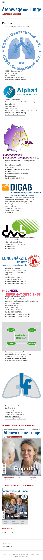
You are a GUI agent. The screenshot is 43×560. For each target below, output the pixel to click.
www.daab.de (10, 246)
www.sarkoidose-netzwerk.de (15, 358)
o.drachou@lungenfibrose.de (15, 419)
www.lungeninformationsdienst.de (17, 314)
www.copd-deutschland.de (14, 77)
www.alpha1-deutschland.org (15, 113)
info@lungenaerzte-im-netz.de (16, 283)
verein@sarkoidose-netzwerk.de (16, 360)
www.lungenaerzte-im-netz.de (16, 281)
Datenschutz (7, 546)
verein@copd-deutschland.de (15, 80)
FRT (28, 556)
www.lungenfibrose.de (13, 417)
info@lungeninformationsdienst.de (17, 316)
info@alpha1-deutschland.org (15, 115)
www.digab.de (10, 212)
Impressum (7, 544)
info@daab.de (10, 248)
